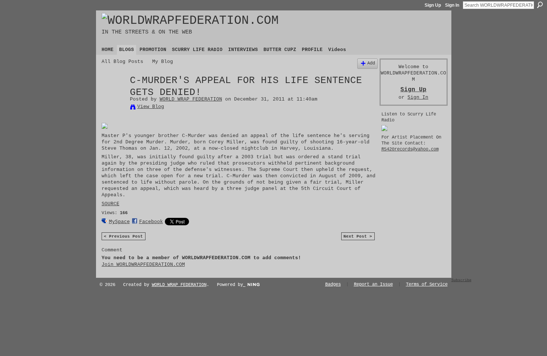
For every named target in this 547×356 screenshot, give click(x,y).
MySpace (119, 222)
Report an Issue (373, 284)
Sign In (452, 5)
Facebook (151, 222)
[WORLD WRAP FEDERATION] (113, 97)
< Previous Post (123, 236)
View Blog (150, 106)
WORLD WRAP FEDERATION (191, 99)
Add (371, 63)
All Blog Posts (122, 61)
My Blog (162, 61)
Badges (333, 284)
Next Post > (357, 236)
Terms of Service (427, 284)
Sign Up (433, 5)
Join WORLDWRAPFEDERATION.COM (143, 264)
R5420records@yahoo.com (410, 149)
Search (540, 4)
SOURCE (110, 204)
